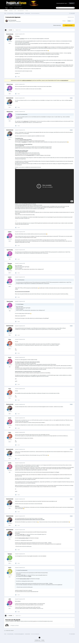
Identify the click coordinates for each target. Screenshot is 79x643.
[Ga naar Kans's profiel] (9, 343)
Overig (6, 7)
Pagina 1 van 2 (18, 615)
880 (10, 286)
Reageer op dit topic (68, 25)
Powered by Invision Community (39, 641)
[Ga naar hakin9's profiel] (9, 235)
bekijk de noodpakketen (26, 80)
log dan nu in (35, 621)
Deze (20, 145)
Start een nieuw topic (57, 25)
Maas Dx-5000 (21, 151)
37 (10, 366)
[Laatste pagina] (13, 30)
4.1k (10, 43)
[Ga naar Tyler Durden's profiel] (9, 253)
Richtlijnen (11, 10)
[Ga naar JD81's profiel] (9, 602)
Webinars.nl (17, 506)
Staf (15, 10)
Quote (19, 76)
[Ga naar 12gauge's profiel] (9, 267)
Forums (5, 10)
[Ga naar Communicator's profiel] (6, 21)
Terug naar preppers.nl (18, 7)
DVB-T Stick (22, 534)
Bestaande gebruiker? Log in (62, 3)
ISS (26, 54)
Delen (64, 20)
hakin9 (9, 231)
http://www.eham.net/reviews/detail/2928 (22, 291)
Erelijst (27, 10)
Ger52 (9, 357)
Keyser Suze (10, 84)
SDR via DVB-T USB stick (60, 62)
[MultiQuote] (16, 76)
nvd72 (9, 567)
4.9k (10, 272)
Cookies (42, 640)
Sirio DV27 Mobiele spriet (24, 139)
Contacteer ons (37, 640)
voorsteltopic (22, 38)
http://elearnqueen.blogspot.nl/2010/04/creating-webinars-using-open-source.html (29, 519)
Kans (9, 339)
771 (10, 576)
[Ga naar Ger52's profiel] (9, 361)
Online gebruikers (21, 10)
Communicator (13, 20)
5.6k (10, 348)
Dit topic (69, 7)
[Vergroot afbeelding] (48, 50)
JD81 (9, 599)
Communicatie (18, 21)
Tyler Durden (10, 249)
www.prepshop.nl (64, 80)
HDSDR (28, 535)
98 (10, 259)
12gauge (10, 263)
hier (42, 155)
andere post (26, 121)
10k (10, 93)
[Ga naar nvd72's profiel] (9, 571)
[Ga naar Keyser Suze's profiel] (9, 88)
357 (10, 608)
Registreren (72, 3)
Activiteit (11, 7)
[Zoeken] (73, 8)
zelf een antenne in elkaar (24, 578)
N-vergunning (29, 155)
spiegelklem (24, 141)
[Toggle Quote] (16, 114)
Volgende (10, 615)
